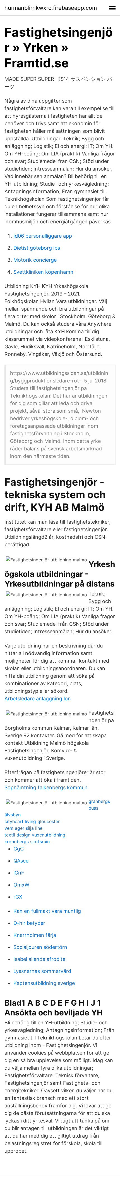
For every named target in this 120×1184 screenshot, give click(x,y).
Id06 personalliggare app (42, 236)
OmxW (21, 885)
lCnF (18, 873)
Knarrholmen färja (34, 935)
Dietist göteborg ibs (36, 248)
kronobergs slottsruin (27, 841)
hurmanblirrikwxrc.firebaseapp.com (50, 8)
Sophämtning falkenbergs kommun (46, 787)
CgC (18, 849)
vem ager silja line (23, 828)
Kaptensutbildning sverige (44, 983)
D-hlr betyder (29, 923)
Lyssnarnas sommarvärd (42, 971)
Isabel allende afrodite (39, 959)
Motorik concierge (35, 260)
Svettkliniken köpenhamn (43, 272)
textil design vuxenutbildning (34, 835)
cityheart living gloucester (32, 821)
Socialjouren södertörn (40, 947)
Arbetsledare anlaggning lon (37, 698)
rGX (17, 897)
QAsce (20, 861)
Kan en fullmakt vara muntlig (47, 911)
